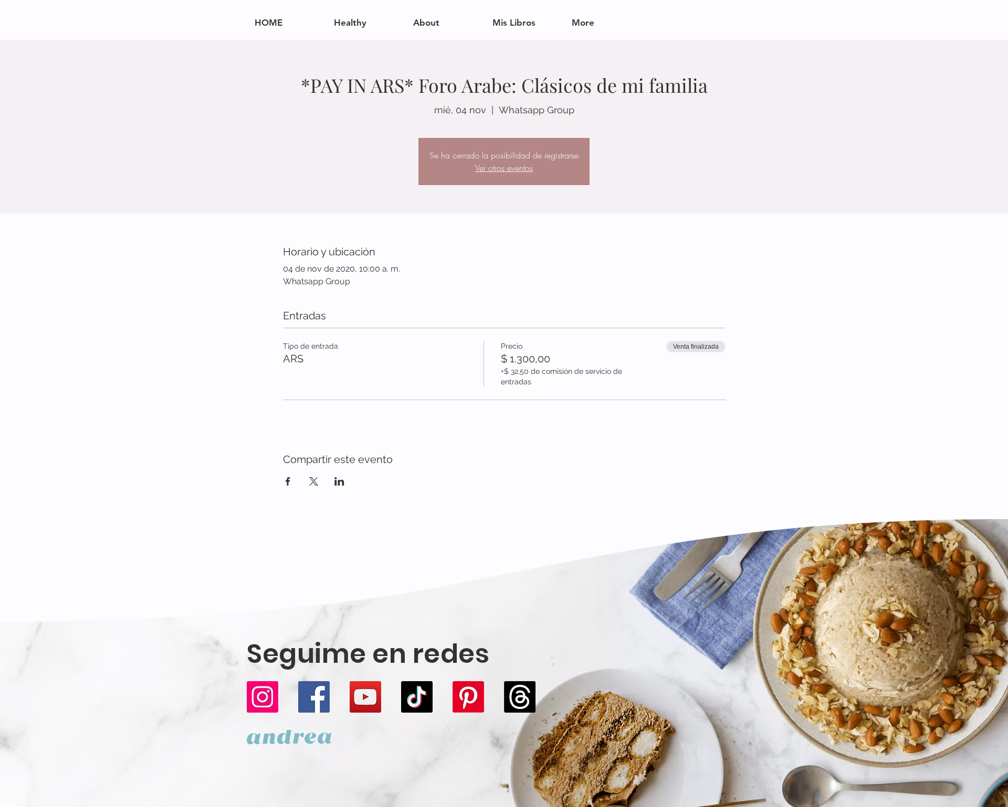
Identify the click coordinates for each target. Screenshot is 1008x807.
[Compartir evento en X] (314, 481)
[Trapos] (520, 697)
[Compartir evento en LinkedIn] (339, 481)
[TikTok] (417, 697)
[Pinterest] (468, 697)
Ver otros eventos (504, 168)
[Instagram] (262, 697)
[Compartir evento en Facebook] (288, 481)
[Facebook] (314, 697)
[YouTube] (365, 697)
